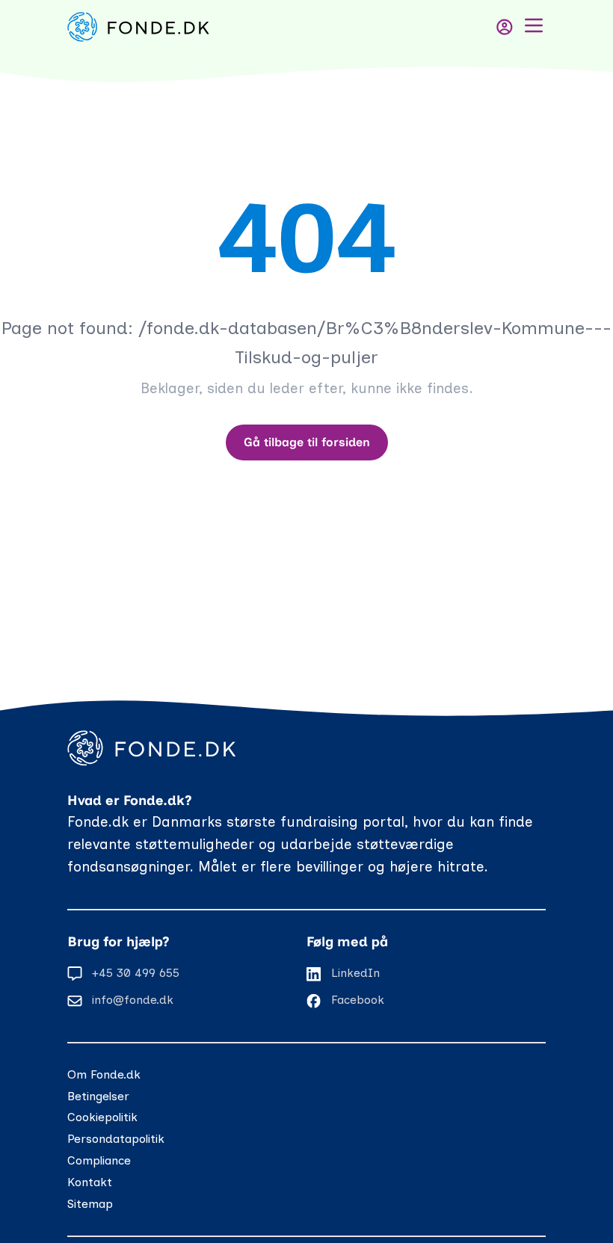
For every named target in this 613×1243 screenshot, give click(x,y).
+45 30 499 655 (135, 973)
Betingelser (98, 1096)
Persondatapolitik (115, 1139)
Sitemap (90, 1204)
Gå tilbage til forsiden (307, 442)
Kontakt (89, 1182)
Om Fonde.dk (104, 1074)
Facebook (357, 1000)
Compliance (99, 1160)
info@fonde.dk (132, 1000)
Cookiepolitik (102, 1117)
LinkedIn (355, 973)
